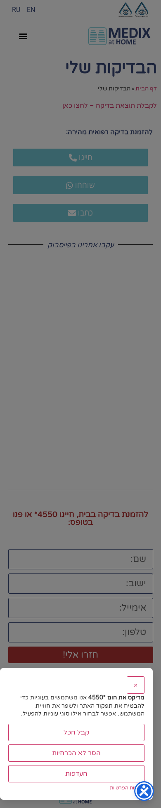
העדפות (76, 774)
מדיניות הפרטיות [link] (127, 788)
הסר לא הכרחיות (76, 753)
